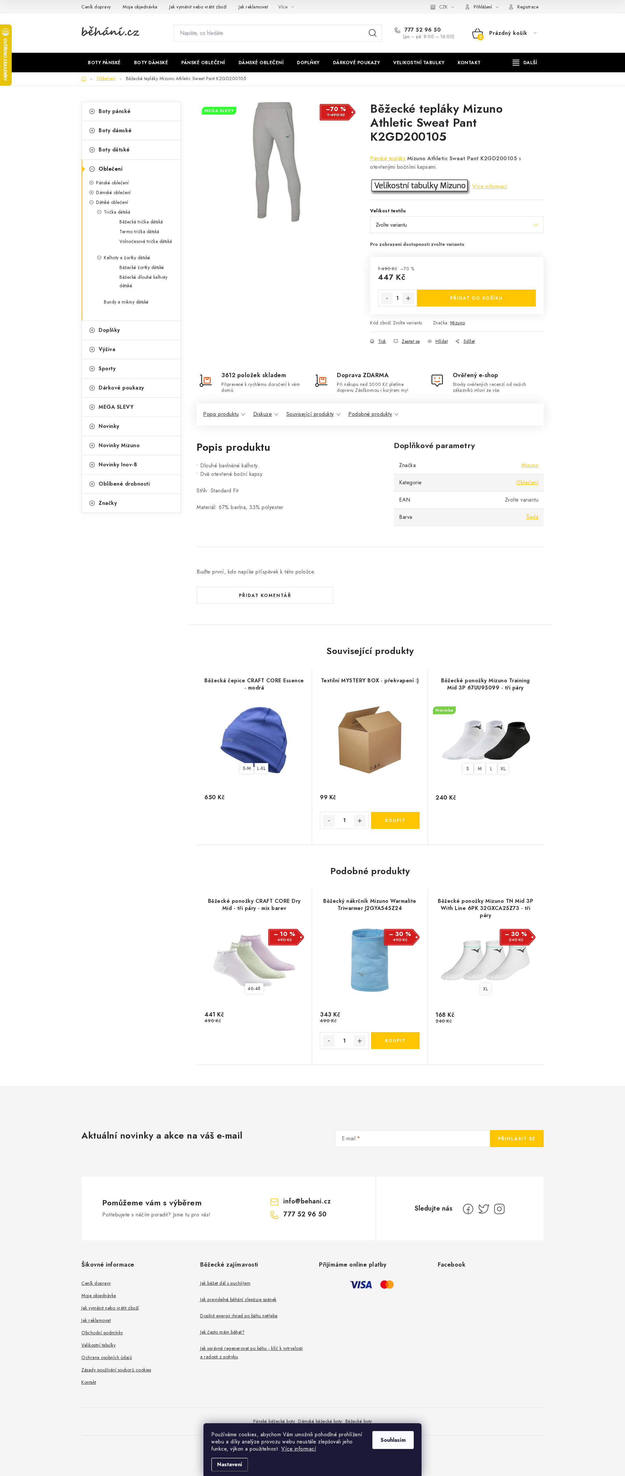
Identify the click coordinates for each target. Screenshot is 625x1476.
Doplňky (109, 330)
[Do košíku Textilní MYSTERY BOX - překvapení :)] (395, 820)
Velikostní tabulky (98, 1345)
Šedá (532, 517)
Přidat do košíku (476, 298)
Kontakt (88, 1382)
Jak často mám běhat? (222, 1332)
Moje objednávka (140, 7)
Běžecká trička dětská (141, 222)
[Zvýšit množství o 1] (408, 298)
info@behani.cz (307, 1201)
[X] (484, 1209)
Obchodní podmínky (102, 1332)
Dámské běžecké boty (320, 1421)
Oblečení (110, 169)
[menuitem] (104, 62)
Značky (108, 503)
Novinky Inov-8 (118, 464)
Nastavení (229, 1464)
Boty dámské (115, 130)
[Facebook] (468, 1209)
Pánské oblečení (112, 182)
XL (503, 768)
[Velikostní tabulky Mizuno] (420, 186)
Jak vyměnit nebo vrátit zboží (198, 7)
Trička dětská (117, 212)
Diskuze (262, 414)
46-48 (254, 988)
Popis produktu (221, 414)
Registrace (527, 7)
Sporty (107, 368)
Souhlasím (393, 1440)
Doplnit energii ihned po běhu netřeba (239, 1316)
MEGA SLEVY (116, 407)
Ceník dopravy (96, 7)
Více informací (298, 1449)
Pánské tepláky (387, 158)
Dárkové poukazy (121, 387)
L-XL (261, 768)
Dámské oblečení (113, 192)
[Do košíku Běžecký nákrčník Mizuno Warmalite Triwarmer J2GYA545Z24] (395, 1040)
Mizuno (457, 322)
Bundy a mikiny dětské (126, 302)
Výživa (107, 349)
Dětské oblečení (112, 202)
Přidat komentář (265, 595)
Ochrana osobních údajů (106, 1357)
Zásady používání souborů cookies (116, 1370)
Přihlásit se (516, 1138)
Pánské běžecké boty (274, 1421)
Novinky (109, 426)
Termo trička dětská (139, 231)
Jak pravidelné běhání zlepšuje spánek (238, 1299)
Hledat (373, 33)
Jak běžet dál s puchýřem (225, 1283)
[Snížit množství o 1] (387, 298)
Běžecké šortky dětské (141, 267)
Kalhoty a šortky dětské (127, 257)
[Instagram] (499, 1209)
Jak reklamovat (253, 7)
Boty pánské (115, 111)
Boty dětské (114, 149)
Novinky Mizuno (119, 445)
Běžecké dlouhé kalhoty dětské (143, 281)
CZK (443, 7)
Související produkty (310, 414)
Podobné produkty (370, 414)
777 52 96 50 (422, 30)
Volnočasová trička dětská (145, 241)
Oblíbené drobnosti (124, 484)
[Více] (525, 62)
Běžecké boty (358, 1421)
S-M (247, 768)
